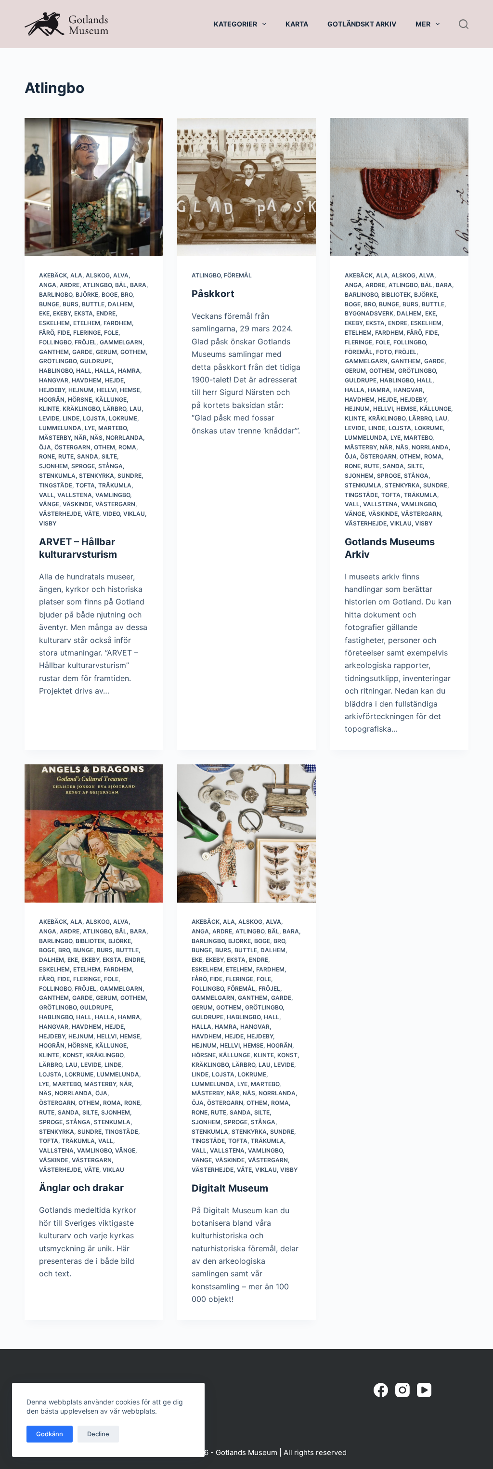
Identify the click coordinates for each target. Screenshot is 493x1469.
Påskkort (213, 294)
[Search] (463, 24)
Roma (127, 447)
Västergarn (115, 504)
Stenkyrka (96, 475)
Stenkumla (57, 475)
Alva (121, 275)
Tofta (85, 485)
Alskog (98, 275)
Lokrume (123, 418)
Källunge (111, 399)
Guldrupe (96, 361)
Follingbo (55, 342)
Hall (83, 370)
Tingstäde (55, 485)
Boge (109, 294)
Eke (44, 313)
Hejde (114, 380)
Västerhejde (60, 513)
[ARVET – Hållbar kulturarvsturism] (94, 187)
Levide (49, 418)
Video (111, 513)
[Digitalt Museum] (246, 833)
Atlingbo (97, 285)
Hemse (130, 389)
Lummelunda (60, 428)
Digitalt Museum (230, 1188)
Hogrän (52, 399)
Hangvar (53, 380)
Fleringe (87, 332)
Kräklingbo (81, 408)
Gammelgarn (121, 342)
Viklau (134, 513)
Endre (106, 313)
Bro (126, 294)
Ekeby (62, 313)
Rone (47, 456)
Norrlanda (124, 437)
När (80, 437)
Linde (71, 418)
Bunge (49, 304)
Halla (105, 370)
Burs (70, 304)
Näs (96, 437)
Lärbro (114, 408)
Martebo (112, 428)
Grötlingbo (58, 361)
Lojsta (94, 418)
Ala (76, 275)
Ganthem (54, 351)
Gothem (133, 351)
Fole (111, 332)
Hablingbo (56, 370)
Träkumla (114, 485)
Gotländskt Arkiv (361, 24)
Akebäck (53, 275)
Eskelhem (54, 323)
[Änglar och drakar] (94, 833)
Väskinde (77, 504)
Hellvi (107, 389)
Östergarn (72, 447)
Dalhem (120, 304)
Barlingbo (55, 294)
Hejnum (80, 389)
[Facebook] (381, 1390)
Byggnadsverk (369, 313)
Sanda (87, 456)
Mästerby (55, 437)
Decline (98, 1434)
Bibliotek (396, 294)
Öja (45, 447)
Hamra (129, 370)
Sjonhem (53, 466)
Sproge (83, 466)
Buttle (93, 304)
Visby (47, 523)
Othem (104, 447)
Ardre (69, 285)
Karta (296, 24)
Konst (73, 1055)
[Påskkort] (246, 187)
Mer (422, 24)
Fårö (46, 332)
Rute (66, 456)
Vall (46, 494)
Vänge (49, 504)
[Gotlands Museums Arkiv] (399, 187)
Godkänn (49, 1434)
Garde (82, 351)
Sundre (129, 475)
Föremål (238, 275)
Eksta (83, 313)
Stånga (110, 466)
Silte (109, 456)
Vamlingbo (112, 494)
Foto (383, 351)
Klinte (49, 408)
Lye (90, 428)
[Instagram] (402, 1390)
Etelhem (86, 323)
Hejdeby (52, 389)
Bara (138, 285)
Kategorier (235, 24)
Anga (47, 285)
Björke (87, 294)
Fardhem (118, 323)
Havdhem (87, 380)
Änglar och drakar (81, 1188)
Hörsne (80, 399)
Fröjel (85, 342)
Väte (91, 513)
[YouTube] (424, 1390)
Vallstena (74, 494)
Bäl (121, 285)
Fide (63, 332)
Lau (136, 408)
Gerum (106, 351)
